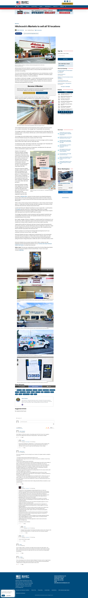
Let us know (61, 65)
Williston (35, 394)
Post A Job (63, 86)
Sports (27, 6)
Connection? (27, 488)
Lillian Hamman (20, 30)
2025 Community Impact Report (63, 590)
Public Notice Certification (20, 593)
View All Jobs (67, 86)
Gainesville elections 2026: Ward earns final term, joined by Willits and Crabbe (65, 141)
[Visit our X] (67, 1)
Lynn (28, 528)
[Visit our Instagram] (70, 1)
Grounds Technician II (61, 74)
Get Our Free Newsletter (43, 8)
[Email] (22, 404)
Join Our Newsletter (41, 93)
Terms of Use (33, 590)
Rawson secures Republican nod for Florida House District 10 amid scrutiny (66, 158)
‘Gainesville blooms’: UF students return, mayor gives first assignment (65, 145)
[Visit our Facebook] (65, 1)
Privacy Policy (40, 590)
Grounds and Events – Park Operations (64, 83)
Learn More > (8, 595)
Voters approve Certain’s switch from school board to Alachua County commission (65, 150)
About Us (55, 6)
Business (17, 23)
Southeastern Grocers (26, 394)
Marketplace (48, 6)
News (22, 6)
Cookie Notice (54, 590)
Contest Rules (47, 590)
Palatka (16, 394)
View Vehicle (65, 192)
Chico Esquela (28, 441)
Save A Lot (20, 394)
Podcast (62, 6)
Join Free (65, 59)
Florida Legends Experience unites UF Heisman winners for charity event (65, 162)
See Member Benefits (29, 93)
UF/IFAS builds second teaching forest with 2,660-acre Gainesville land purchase (65, 133)
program (19, 209)
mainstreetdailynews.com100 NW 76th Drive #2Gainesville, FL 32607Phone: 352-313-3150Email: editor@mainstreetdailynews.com (62, 579)
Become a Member (67, 3)
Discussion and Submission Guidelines (22, 590)
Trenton (32, 394)
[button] (59, 181)
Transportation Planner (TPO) (63, 80)
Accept (3, 595)
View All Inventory (65, 197)
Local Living (34, 6)
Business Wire (24, 196)
